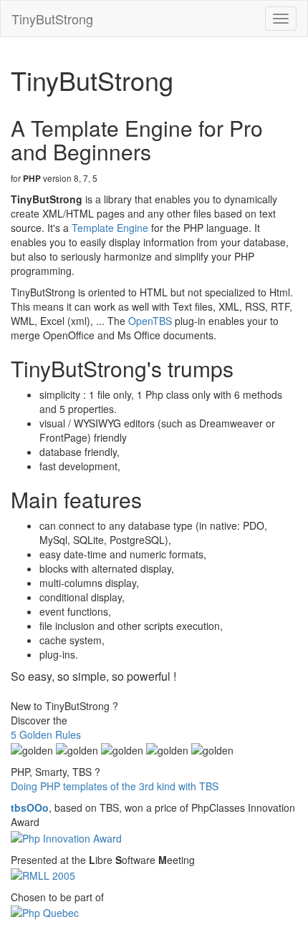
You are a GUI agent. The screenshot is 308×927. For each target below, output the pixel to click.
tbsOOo (30, 807)
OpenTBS (150, 321)
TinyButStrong (52, 18)
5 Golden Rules (46, 734)
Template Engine (110, 227)
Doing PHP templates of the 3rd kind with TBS (114, 786)
